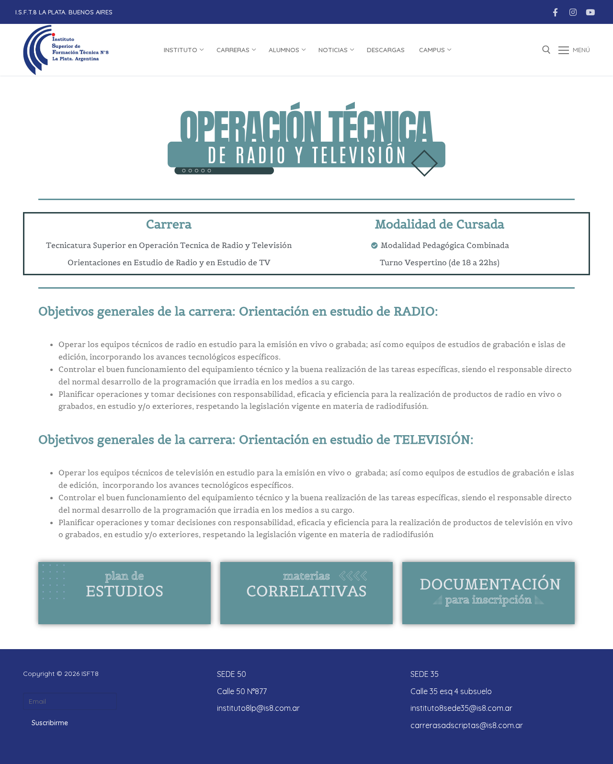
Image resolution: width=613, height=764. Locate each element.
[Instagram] (573, 12)
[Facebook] (555, 12)
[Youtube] (590, 12)
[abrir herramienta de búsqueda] (546, 49)
